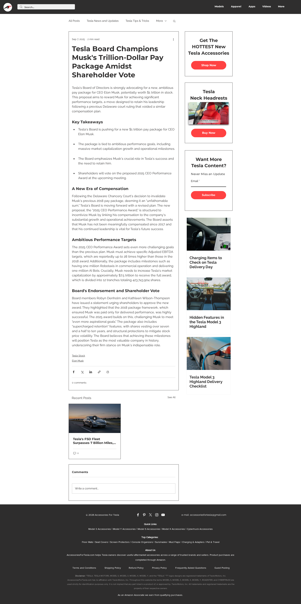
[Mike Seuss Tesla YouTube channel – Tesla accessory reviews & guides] (163, 515)
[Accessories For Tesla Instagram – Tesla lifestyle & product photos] (157, 515)
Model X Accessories (173, 529)
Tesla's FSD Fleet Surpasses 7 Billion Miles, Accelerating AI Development (93, 441)
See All (172, 397)
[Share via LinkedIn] (90, 372)
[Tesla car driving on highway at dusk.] (95, 418)
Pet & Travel (212, 542)
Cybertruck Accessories (200, 529)
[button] (174, 21)
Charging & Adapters (193, 542)
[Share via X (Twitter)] (82, 372)
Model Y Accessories (124, 529)
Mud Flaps (174, 542)
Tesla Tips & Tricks (137, 20)
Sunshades (161, 542)
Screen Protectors (120, 542)
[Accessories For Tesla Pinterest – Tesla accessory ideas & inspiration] (144, 515)
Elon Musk (78, 360)
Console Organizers (142, 542)
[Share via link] (99, 372)
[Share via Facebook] (73, 372)
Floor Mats (87, 542)
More (159, 20)
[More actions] (173, 39)
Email (194, 181)
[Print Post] (107, 372)
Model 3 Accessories (99, 529)
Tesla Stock (78, 355)
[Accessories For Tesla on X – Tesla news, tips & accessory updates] (150, 515)
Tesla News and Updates (103, 20)
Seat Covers (101, 542)
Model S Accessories (149, 529)
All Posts (74, 20)
